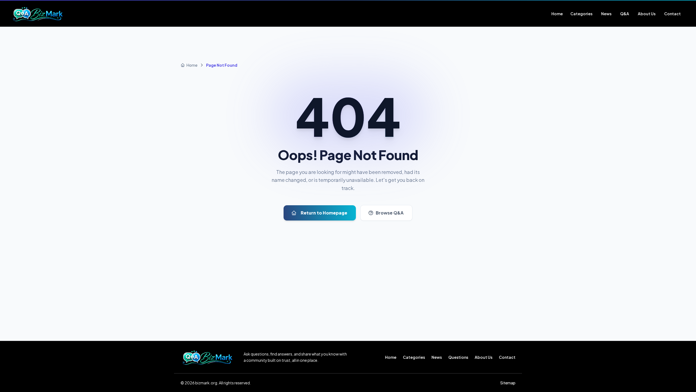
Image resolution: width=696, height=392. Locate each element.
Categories (414, 357)
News (436, 357)
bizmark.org (206, 382)
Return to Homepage (324, 213)
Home (390, 357)
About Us (483, 357)
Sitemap (507, 382)
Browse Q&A (389, 213)
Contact (507, 357)
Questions (458, 357)
